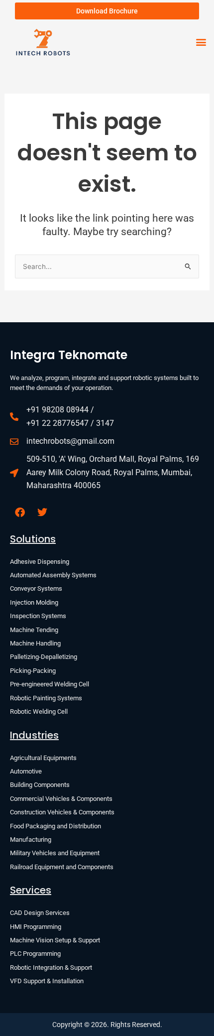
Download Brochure (107, 11)
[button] (201, 42)
